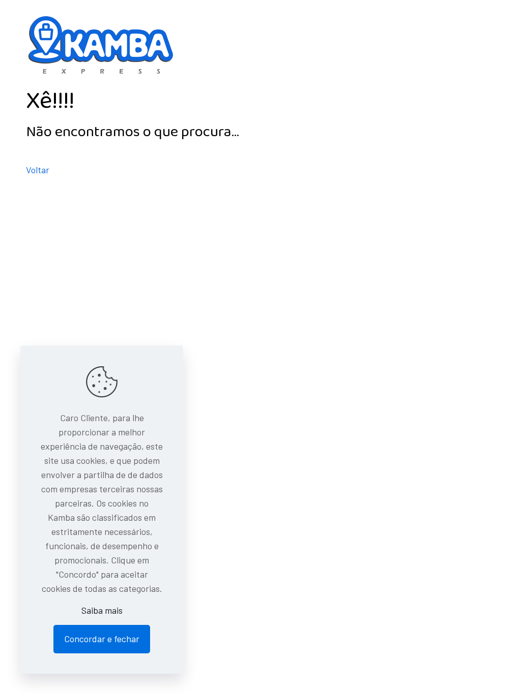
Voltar (37, 169)
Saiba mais (102, 610)
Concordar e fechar (101, 638)
